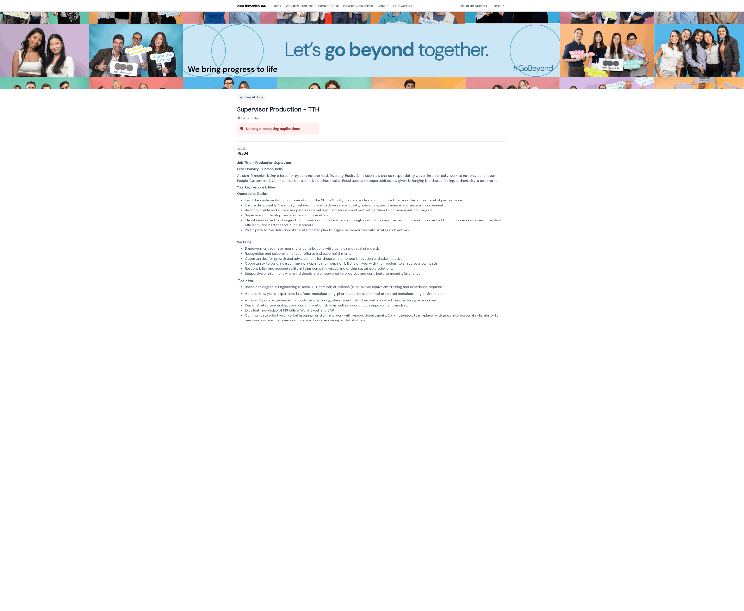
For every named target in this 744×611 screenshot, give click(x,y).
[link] (251, 6)
